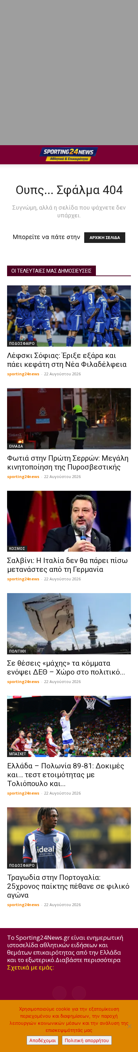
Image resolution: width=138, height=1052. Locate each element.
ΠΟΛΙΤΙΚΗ (17, 651)
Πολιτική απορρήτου (87, 1040)
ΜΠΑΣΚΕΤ (17, 753)
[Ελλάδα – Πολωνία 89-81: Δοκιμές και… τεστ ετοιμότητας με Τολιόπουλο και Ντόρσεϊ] (69, 726)
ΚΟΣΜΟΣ (17, 548)
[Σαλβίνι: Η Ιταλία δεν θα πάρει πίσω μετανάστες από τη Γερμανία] (69, 521)
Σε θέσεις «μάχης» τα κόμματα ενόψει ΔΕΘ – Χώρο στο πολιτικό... (66, 667)
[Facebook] (59, 993)
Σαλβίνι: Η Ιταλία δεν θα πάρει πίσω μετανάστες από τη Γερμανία (67, 565)
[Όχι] (129, 1026)
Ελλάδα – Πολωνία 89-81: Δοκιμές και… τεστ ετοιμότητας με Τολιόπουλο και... (65, 775)
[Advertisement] (69, 73)
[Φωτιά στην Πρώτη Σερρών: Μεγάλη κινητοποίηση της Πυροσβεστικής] (69, 418)
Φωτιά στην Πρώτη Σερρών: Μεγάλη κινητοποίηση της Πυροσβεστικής (67, 462)
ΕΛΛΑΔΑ (16, 446)
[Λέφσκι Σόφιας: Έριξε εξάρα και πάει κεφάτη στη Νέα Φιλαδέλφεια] (69, 316)
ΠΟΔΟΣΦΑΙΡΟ (22, 343)
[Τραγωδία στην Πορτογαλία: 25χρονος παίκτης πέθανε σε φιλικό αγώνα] (69, 838)
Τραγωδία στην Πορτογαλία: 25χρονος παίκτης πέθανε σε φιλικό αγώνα (68, 886)
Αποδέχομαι (42, 1040)
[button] (12, 154)
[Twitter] (79, 993)
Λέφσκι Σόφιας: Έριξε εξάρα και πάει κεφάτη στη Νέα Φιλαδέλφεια (67, 360)
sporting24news (23, 373)
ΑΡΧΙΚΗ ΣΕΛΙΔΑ (105, 237)
